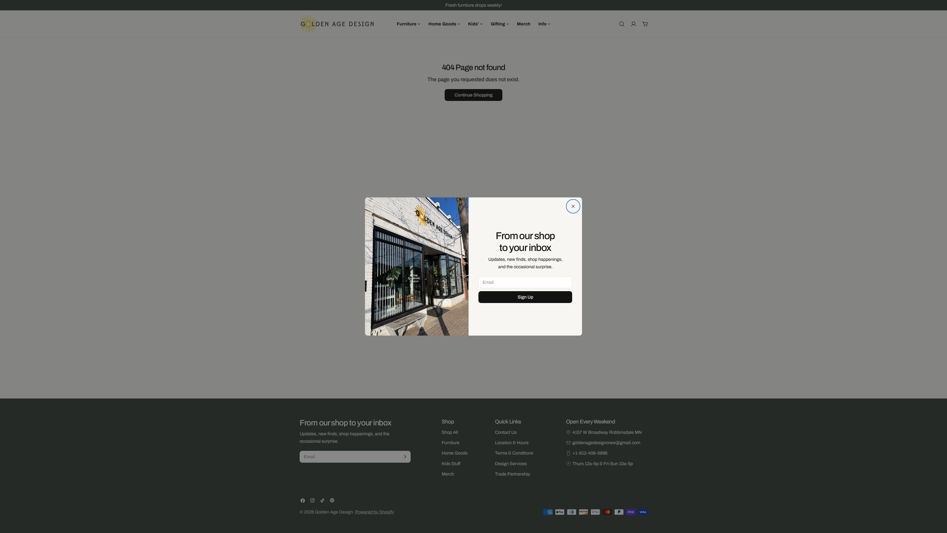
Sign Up (525, 297)
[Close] (573, 206)
